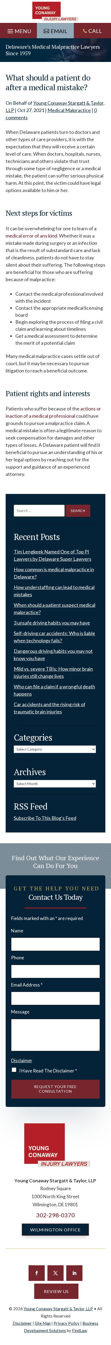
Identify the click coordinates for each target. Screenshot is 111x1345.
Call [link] (95, 30)
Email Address (27, 985)
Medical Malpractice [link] (69, 110)
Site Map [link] (43, 1323)
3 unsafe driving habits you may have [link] (52, 623)
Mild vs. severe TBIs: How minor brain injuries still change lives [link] (53, 672)
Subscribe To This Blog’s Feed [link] (45, 818)
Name (17, 930)
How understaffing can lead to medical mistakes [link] (54, 590)
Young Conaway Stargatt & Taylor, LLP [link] (58, 1308)
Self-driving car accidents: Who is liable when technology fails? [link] (54, 636)
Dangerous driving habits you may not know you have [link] (53, 654)
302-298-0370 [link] (55, 1215)
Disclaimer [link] (22, 1323)
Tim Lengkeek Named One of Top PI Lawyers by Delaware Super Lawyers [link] (52, 555)
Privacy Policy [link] (66, 1323)
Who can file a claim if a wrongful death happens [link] (54, 690)
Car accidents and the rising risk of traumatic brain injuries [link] (49, 708)
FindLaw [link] (79, 1330)
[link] (55, 11)
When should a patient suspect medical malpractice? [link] (54, 608)
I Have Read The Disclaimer (48, 1071)
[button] (18, 30)
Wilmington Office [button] (55, 1229)
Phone (17, 957)
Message (20, 1012)
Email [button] (59, 31)
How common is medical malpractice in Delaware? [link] (54, 573)
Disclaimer (21, 1060)
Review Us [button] (56, 1291)
